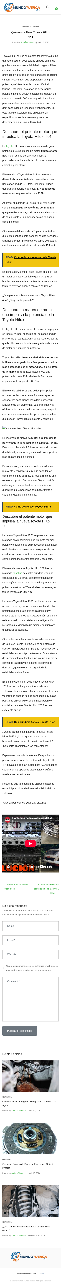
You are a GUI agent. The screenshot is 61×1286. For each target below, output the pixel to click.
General (7, 1097)
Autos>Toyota (31, 26)
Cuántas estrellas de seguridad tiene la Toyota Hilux (46, 888)
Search (48, 7)
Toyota (9, 146)
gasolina (17, 573)
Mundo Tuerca (29, 1281)
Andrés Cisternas (28, 42)
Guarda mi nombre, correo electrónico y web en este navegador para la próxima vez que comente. (32, 968)
